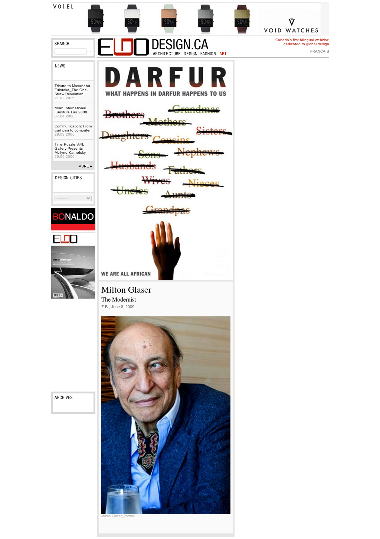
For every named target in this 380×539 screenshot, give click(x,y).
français (319, 51)
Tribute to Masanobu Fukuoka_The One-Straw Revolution (72, 92)
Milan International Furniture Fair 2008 (71, 112)
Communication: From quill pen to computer (73, 130)
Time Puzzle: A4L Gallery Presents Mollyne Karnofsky (70, 150)
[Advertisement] (73, 345)
